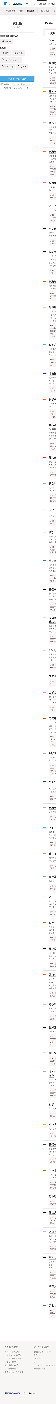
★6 (51, 842)
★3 (51, 604)
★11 (52, 765)
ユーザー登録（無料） (22, 84)
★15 (52, 443)
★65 (52, 166)
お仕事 (20, 53)
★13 (52, 665)
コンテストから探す (13, 1355)
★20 (52, 325)
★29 (52, 293)
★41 (52, 270)
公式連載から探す (12, 1365)
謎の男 (24, 66)
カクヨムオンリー (13, 60)
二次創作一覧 (10, 1368)
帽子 (7, 53)
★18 (52, 388)
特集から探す (10, 1361)
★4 (51, 1058)
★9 (51, 495)
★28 (52, 240)
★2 (51, 1159)
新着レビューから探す (14, 1372)
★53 (52, 194)
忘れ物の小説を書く (17, 78)
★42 (52, 215)
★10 (52, 796)
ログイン (26, 87)
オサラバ (9, 66)
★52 (52, 137)
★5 (51, 963)
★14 (52, 547)
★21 (52, 359)
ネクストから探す (12, 1351)
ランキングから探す (13, 1358)
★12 (52, 575)
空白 (51, 1286)
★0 (51, 1182)
